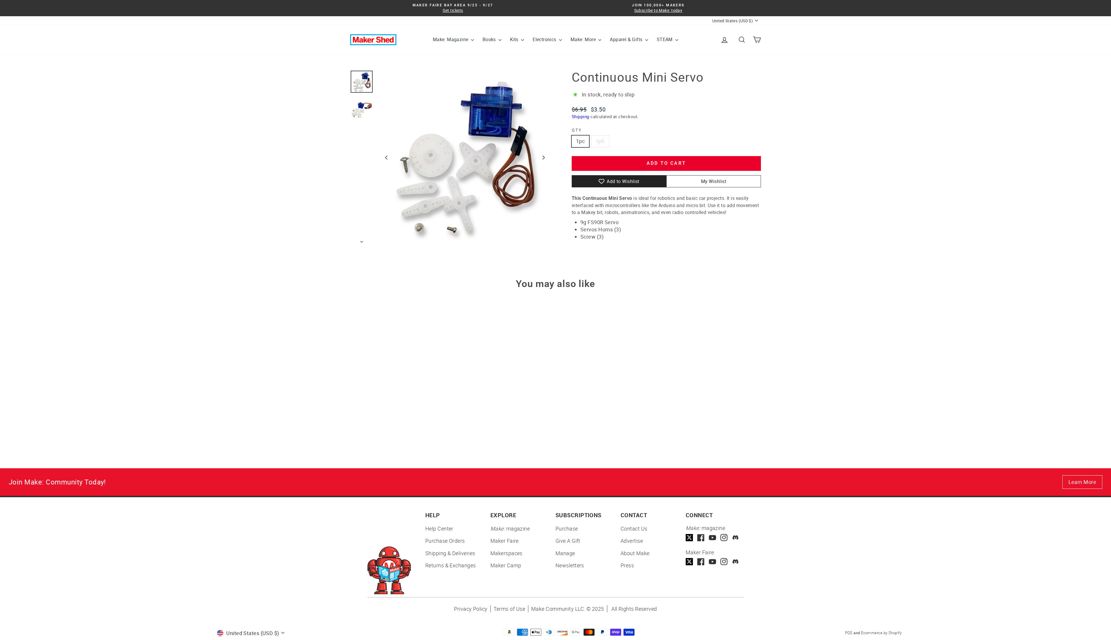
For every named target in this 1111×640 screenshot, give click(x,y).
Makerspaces (506, 553)
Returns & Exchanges (450, 565)
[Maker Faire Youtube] (712, 561)
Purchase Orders (445, 540)
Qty (577, 130)
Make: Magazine (451, 39)
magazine (510, 528)
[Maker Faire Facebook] (701, 561)
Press (627, 565)
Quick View (399, 395)
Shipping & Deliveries (450, 553)
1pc (580, 141)
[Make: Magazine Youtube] (712, 537)
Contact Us (634, 528)
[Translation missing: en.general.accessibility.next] (543, 157)
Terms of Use (509, 608)
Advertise (632, 540)
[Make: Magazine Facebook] (701, 537)
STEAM (665, 39)
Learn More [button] (1082, 481)
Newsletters (570, 565)
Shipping (580, 116)
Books (490, 39)
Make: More (584, 39)
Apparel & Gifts (626, 39)
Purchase (567, 528)
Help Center (439, 528)
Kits (515, 39)
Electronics (545, 39)
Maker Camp (505, 565)
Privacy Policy (470, 608)
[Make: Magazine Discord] (735, 537)
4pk (600, 141)
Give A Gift (568, 540)
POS (849, 632)
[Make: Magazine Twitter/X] (689, 537)
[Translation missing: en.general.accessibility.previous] (386, 157)
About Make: (636, 553)
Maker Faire (504, 540)
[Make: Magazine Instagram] (724, 537)
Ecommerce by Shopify (881, 632)
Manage (565, 553)
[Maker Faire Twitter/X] (689, 561)
